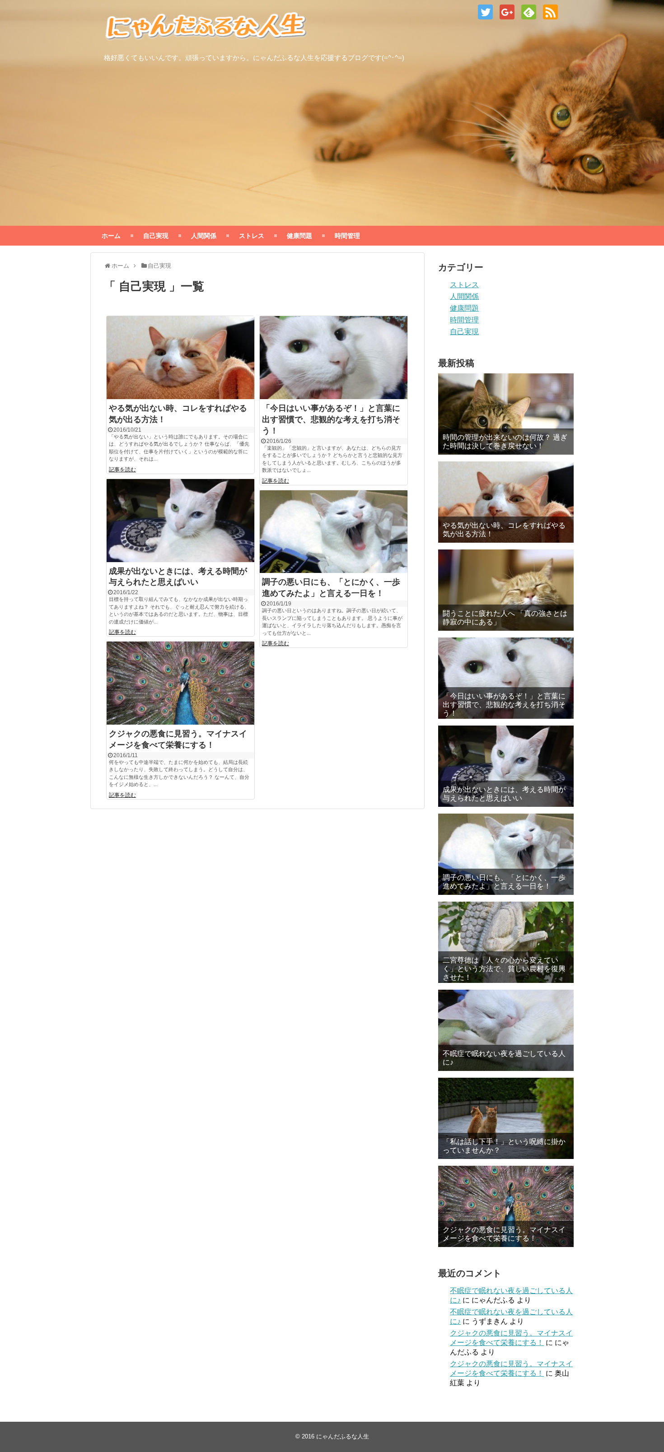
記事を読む (122, 469)
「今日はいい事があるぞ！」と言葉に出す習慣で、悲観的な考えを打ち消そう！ (331, 419)
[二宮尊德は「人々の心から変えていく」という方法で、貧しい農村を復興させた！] (506, 942)
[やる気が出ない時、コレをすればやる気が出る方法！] (180, 357)
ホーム (111, 235)
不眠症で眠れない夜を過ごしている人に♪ (504, 1058)
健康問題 (299, 235)
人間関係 (203, 235)
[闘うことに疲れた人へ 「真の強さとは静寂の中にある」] (506, 590)
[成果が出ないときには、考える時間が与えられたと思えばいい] (180, 520)
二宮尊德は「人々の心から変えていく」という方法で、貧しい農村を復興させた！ (504, 968)
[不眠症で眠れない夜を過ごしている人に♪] (506, 1030)
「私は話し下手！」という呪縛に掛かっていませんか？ (504, 1146)
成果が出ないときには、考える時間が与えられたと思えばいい (504, 794)
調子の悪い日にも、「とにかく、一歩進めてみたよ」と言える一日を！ (504, 882)
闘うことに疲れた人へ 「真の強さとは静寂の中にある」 (505, 618)
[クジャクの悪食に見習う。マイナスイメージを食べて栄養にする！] (180, 683)
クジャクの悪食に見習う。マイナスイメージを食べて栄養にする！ (504, 1234)
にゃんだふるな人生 (342, 1436)
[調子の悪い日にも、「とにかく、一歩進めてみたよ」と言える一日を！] (333, 531)
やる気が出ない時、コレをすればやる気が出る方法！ (504, 529)
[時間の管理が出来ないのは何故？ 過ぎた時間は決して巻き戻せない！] (506, 414)
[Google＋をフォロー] (507, 12)
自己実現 (155, 235)
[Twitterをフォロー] (485, 12)
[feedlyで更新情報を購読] (528, 12)
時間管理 (347, 235)
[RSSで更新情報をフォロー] (550, 12)
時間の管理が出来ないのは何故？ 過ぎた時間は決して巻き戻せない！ (505, 441)
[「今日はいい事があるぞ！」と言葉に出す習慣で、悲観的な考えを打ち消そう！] (333, 357)
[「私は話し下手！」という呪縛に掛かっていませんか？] (506, 1118)
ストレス (251, 235)
